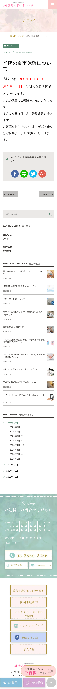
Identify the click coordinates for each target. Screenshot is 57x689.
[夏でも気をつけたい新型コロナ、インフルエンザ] (50, 274)
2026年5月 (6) (16, 440)
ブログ (21, 36)
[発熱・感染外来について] (50, 301)
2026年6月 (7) (16, 436)
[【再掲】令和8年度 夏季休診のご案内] (50, 288)
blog (9, 46)
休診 (23, 52)
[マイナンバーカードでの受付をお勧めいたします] (50, 397)
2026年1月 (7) (16, 459)
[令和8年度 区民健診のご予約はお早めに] (50, 372)
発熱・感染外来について (14, 299)
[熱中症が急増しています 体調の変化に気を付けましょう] (50, 314)
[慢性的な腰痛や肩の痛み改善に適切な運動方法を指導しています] (50, 357)
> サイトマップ (17, 675)
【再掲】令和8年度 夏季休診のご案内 (19, 286)
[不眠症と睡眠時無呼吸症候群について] (50, 384)
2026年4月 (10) (17, 445)
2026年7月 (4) (16, 431)
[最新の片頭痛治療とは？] (50, 329)
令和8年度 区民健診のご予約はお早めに (20, 369)
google (42, 174)
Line (24, 174)
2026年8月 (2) (16, 427)
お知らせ (18, 52)
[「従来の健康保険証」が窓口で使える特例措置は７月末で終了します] (50, 342)
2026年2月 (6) (16, 454)
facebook (15, 174)
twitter (33, 174)
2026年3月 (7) (16, 450)
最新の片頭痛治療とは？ (14, 327)
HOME (13, 36)
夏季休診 (29, 52)
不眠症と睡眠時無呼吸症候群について (20, 382)
